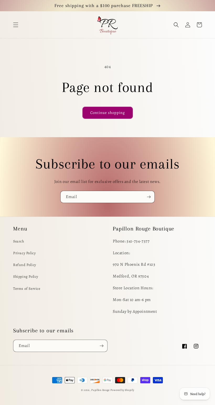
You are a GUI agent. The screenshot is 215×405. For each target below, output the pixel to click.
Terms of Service (26, 288)
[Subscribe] (148, 197)
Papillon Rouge (100, 390)
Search (18, 241)
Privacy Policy (24, 253)
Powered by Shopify (122, 390)
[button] (16, 25)
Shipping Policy (25, 276)
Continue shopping (107, 112)
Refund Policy (24, 264)
